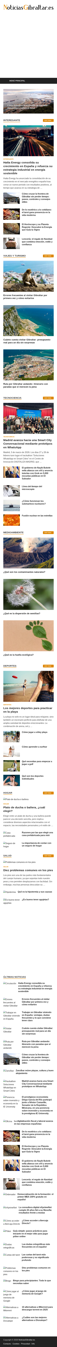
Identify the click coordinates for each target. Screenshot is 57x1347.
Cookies (16, 1344)
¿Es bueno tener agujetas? (35, 899)
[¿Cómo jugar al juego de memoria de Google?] (11, 1291)
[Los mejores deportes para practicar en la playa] (28, 672)
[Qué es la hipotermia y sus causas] (9, 892)
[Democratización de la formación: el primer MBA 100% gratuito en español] (9, 1194)
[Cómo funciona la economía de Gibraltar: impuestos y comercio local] (28, 101)
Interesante (8, 159)
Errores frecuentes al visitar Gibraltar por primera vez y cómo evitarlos (36, 1002)
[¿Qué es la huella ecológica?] (28, 636)
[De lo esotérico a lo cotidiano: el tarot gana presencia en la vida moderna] (11, 210)
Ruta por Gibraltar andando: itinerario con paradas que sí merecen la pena (36, 1044)
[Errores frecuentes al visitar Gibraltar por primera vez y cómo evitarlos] (28, 276)
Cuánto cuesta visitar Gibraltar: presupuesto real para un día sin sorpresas (37, 1031)
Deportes (7, 705)
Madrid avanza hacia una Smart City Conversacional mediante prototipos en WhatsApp (27, 444)
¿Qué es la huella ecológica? (18, 655)
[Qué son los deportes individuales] (11, 776)
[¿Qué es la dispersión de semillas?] (28, 594)
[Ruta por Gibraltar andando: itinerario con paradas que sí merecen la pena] (28, 365)
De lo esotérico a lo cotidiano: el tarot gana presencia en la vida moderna (37, 212)
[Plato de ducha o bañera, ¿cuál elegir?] (15, 800)
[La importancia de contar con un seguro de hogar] (11, 843)
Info (33, 1344)
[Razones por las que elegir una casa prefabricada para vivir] (11, 833)
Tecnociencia (8, 436)
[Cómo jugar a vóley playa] (11, 732)
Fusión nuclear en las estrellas (37, 516)
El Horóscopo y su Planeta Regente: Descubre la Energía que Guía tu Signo (37, 227)
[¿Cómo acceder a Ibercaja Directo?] (11, 1221)
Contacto (7, 1344)
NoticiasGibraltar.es (27, 1340)
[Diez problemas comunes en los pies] (19, 863)
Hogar (6, 804)
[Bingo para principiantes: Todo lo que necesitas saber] (7, 1281)
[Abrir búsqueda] (50, 81)
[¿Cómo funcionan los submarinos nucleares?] (11, 501)
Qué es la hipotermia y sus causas (35, 892)
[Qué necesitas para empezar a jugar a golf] (11, 762)
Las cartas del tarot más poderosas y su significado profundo (35, 1257)
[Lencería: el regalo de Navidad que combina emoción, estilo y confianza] (11, 239)
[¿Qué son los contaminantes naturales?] (28, 553)
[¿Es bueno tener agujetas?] (11, 900)
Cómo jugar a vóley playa (34, 732)
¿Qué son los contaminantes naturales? (24, 572)
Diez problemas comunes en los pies (28, 870)
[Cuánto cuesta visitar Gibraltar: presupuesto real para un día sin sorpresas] (28, 320)
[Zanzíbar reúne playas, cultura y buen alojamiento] (8, 1071)
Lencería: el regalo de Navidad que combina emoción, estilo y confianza (37, 242)
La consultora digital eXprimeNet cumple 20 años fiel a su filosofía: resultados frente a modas (35, 1210)
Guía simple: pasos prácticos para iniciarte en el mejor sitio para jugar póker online (30, 1234)
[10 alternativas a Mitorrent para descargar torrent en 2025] (11, 1307)
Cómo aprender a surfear (34, 747)
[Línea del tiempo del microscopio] (11, 487)
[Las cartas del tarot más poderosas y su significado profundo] (11, 1255)
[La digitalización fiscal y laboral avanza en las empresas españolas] (7, 1121)
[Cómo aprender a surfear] (11, 747)
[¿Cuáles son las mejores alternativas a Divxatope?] (11, 1318)
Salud (5, 866)
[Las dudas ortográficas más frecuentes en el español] (11, 1244)
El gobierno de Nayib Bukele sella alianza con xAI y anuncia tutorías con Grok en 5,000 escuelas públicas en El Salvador (37, 473)
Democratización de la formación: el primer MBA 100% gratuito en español (35, 1197)
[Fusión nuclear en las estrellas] (11, 516)
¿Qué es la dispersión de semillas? (21, 613)
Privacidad (25, 1344)
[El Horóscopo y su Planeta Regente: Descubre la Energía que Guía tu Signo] (11, 224)
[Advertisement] (28, 48)
